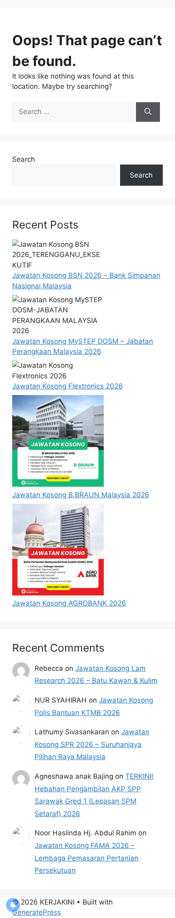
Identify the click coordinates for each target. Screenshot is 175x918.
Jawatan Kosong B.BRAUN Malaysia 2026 (80, 495)
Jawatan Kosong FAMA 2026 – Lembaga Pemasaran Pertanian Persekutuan (86, 857)
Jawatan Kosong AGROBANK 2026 (69, 603)
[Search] (148, 112)
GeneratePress (36, 912)
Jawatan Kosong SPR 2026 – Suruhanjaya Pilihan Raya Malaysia (92, 744)
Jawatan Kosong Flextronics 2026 (67, 386)
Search (23, 159)
